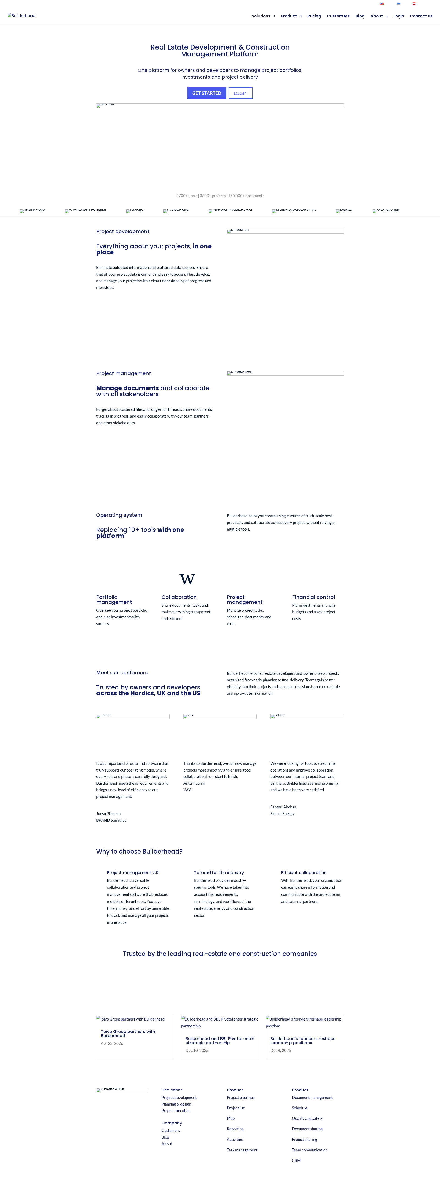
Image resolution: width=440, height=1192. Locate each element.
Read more (112, 639)
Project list (236, 1108)
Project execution (176, 1110)
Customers (338, 16)
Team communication (309, 1150)
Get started (206, 93)
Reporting (235, 1128)
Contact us (421, 16)
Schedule (299, 1108)
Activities (235, 1139)
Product (289, 16)
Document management (312, 1097)
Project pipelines (240, 1097)
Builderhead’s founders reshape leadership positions (303, 1040)
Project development (179, 1097)
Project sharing (304, 1139)
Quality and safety (307, 1118)
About (377, 16)
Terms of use (296, 1173)
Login (430, 3)
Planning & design (176, 1104)
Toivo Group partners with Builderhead (128, 1033)
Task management (242, 1150)
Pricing (314, 16)
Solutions (261, 16)
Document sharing (307, 1128)
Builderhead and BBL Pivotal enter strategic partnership (220, 1040)
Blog (360, 16)
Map (231, 1118)
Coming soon (310, 634)
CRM (296, 1160)
